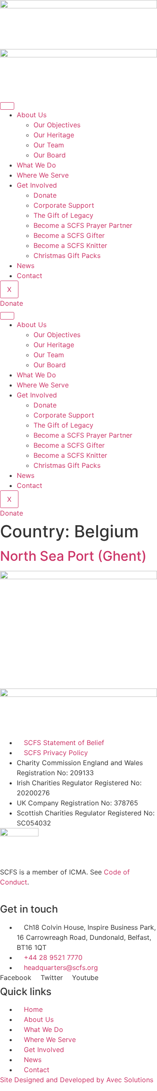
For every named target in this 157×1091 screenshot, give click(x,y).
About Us (31, 115)
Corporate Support (63, 205)
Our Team (48, 145)
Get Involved (37, 185)
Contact (29, 275)
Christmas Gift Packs (66, 255)
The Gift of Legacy (63, 215)
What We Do (36, 165)
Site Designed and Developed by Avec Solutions (76, 1080)
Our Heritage (53, 135)
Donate (45, 195)
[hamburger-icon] (7, 106)
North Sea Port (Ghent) (73, 556)
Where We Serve (43, 175)
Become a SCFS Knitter (70, 245)
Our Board (49, 155)
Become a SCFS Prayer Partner (82, 225)
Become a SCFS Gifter (69, 235)
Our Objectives (56, 125)
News (25, 265)
